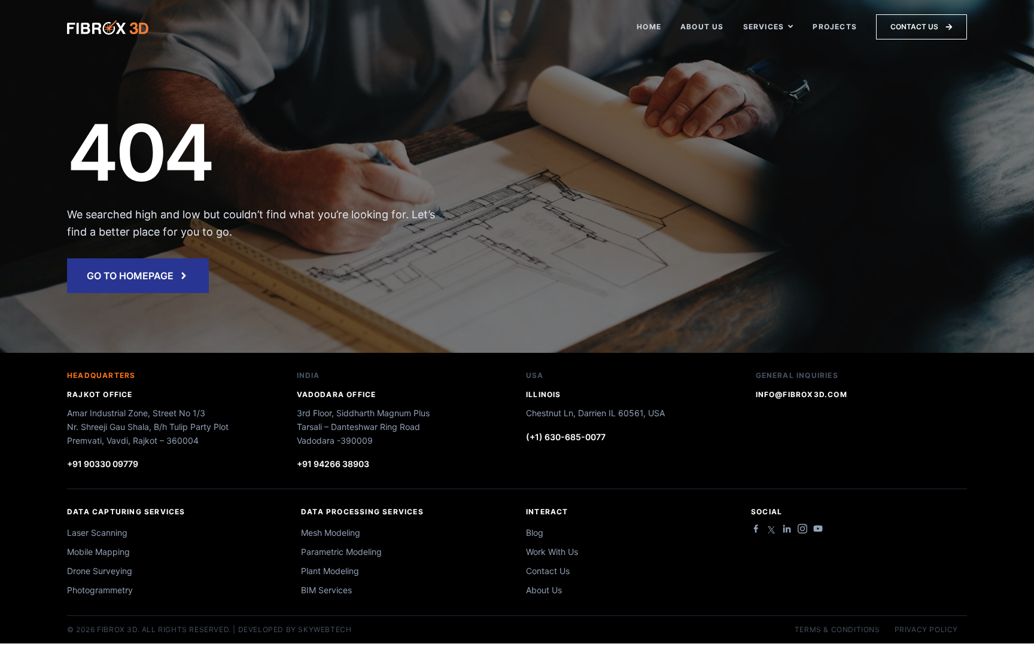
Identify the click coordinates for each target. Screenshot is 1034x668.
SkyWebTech (324, 629)
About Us (544, 590)
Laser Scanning (97, 532)
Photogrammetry (100, 590)
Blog (534, 532)
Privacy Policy (926, 629)
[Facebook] (756, 528)
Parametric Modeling (341, 552)
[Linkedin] (787, 528)
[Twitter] (771, 530)
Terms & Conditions (837, 629)
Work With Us (552, 552)
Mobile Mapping (98, 552)
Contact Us (548, 571)
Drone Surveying (99, 571)
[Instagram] (802, 528)
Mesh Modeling (330, 532)
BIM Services (326, 590)
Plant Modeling (330, 571)
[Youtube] (818, 528)
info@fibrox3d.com (801, 394)
